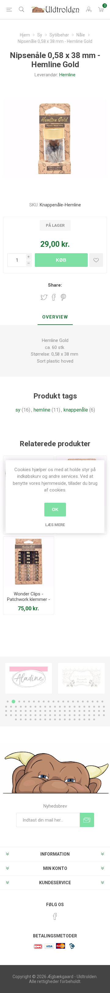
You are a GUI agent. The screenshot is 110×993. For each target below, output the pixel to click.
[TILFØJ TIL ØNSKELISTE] (96, 260)
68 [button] (30, 715)
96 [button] (74, 719)
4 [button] (24, 701)
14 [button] (73, 701)
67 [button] (26, 715)
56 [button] (74, 711)
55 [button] (70, 711)
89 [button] (40, 719)
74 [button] (60, 715)
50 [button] (45, 711)
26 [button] (30, 707)
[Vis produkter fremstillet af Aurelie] (81, 678)
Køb (61, 260)
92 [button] (55, 719)
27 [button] (35, 707)
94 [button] (65, 719)
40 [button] (99, 707)
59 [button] (89, 711)
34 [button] (70, 707)
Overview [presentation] (55, 317)
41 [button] (104, 707)
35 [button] (74, 707)
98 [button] (84, 719)
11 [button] (58, 701)
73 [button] (55, 715)
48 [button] (35, 711)
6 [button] (34, 701)
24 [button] (21, 707)
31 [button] (55, 707)
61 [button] (99, 711)
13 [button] (68, 701)
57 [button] (79, 711)
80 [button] (89, 715)
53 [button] (60, 711)
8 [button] (44, 701)
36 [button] (79, 707)
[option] (28, 678)
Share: (55, 285)
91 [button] (50, 719)
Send (87, 820)
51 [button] (50, 711)
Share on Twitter (44, 297)
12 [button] (63, 701)
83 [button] (104, 715)
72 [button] (50, 715)
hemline (42, 410)
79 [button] (84, 715)
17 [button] (88, 701)
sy (17, 410)
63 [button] (6, 715)
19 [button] (97, 701)
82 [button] (99, 715)
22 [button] (11, 707)
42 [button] (6, 711)
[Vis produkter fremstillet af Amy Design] (28, 678)
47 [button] (30, 711)
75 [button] (65, 715)
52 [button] (55, 711)
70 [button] (40, 715)
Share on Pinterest (63, 297)
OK (55, 509)
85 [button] (21, 719)
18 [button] (93, 701)
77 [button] (74, 715)
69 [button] (35, 715)
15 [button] (78, 701)
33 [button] (65, 707)
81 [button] (94, 715)
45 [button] (21, 711)
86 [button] (26, 719)
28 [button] (40, 707)
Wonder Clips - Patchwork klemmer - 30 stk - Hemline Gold (28, 599)
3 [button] (18, 701)
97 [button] (79, 719)
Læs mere (55, 524)
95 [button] (70, 719)
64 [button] (11, 715)
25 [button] (26, 707)
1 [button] (8, 701)
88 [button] (35, 719)
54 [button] (65, 711)
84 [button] (16, 719)
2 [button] (12, 701)
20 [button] (102, 701)
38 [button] (89, 707)
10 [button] (53, 701)
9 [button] (49, 701)
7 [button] (39, 701)
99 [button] (89, 719)
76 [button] (70, 715)
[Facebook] (55, 916)
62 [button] (104, 711)
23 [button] (16, 707)
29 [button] (45, 707)
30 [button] (50, 707)
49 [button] (40, 711)
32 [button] (60, 707)
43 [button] (11, 711)
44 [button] (16, 711)
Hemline (67, 75)
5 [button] (29, 701)
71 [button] (45, 715)
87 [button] (30, 719)
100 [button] (94, 719)
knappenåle (76, 410)
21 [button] (6, 707)
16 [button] (83, 701)
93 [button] (60, 719)
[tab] (55, 317)
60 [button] (94, 711)
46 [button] (26, 711)
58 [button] (84, 711)
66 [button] (21, 715)
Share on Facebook (53, 297)
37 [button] (84, 707)
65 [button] (16, 715)
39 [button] (94, 707)
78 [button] (79, 715)
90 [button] (45, 719)
